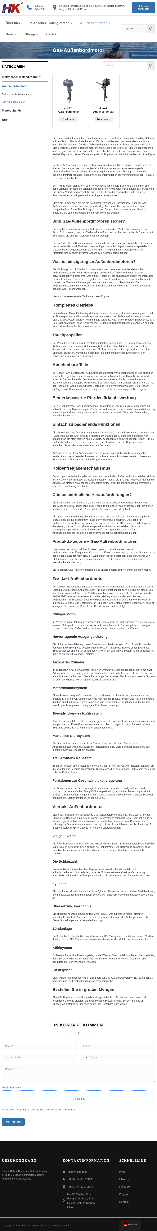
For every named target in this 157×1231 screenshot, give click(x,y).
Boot (9, 34)
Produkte (124, 1186)
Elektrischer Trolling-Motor (48, 23)
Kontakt (51, 34)
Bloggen (31, 34)
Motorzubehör (11, 110)
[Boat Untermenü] (16, 34)
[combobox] (84, 1057)
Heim (122, 1171)
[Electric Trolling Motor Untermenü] (72, 23)
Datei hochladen (11, 1087)
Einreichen (13, 1121)
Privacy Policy (40, 1225)
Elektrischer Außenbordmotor (17, 94)
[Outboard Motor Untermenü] (109, 23)
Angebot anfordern (144, 7)
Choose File (78, 1098)
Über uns (13, 23)
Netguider (66, 1225)
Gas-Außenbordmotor (13, 102)
